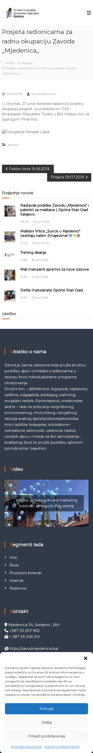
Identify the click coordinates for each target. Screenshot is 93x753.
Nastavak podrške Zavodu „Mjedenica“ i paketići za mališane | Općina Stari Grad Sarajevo (54, 210)
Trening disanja (33, 252)
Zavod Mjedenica (43, 94)
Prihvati (47, 708)
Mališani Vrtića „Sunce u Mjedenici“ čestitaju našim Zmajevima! (50, 233)
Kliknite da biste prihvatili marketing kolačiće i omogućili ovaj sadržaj (46, 503)
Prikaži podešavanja (46, 736)
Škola (14, 565)
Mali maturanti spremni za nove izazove (54, 269)
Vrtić (13, 557)
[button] (85, 658)
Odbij (47, 722)
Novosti (27, 63)
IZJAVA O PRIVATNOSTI (62, 747)
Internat (16, 580)
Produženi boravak (25, 573)
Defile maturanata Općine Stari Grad (51, 290)
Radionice (18, 588)
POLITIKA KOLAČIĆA (26, 747)
